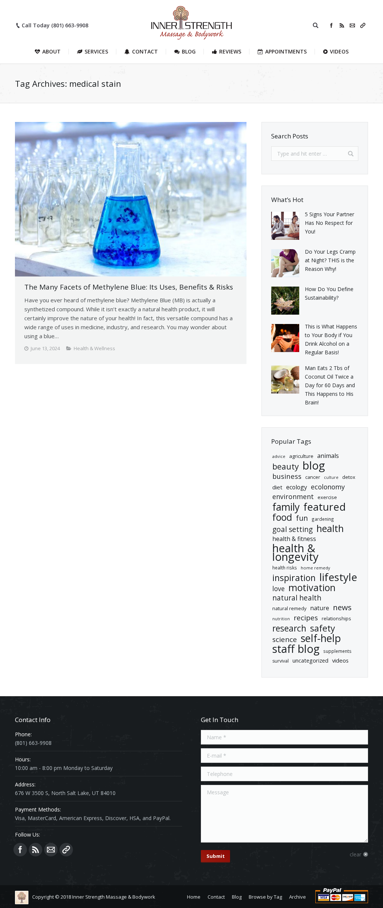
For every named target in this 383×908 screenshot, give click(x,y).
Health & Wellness (94, 348)
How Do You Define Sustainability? (329, 293)
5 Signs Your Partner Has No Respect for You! (329, 223)
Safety (322, 628)
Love (278, 588)
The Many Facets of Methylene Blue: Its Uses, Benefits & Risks (128, 287)
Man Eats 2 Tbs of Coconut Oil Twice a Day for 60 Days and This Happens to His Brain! (330, 385)
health (330, 528)
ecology (296, 487)
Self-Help (321, 638)
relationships (336, 618)
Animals (328, 456)
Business (286, 476)
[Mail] (352, 25)
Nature (319, 608)
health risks (284, 568)
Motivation (311, 587)
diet (277, 487)
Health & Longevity (295, 552)
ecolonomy (328, 487)
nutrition (281, 618)
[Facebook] (331, 25)
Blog (314, 465)
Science (284, 639)
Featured (324, 506)
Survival (280, 661)
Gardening (323, 519)
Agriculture (301, 456)
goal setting (292, 529)
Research (289, 628)
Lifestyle (338, 577)
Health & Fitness (294, 539)
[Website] (362, 25)
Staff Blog (295, 649)
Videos (340, 660)
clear (355, 854)
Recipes (306, 618)
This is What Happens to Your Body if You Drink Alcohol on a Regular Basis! (331, 339)
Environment (293, 496)
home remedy (315, 568)
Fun (302, 518)
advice (278, 456)
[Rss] (341, 25)
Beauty (285, 466)
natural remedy (289, 608)
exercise (327, 497)
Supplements (337, 651)
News (342, 607)
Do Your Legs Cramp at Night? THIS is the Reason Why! (330, 260)
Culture (331, 477)
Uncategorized (310, 660)
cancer (312, 477)
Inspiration (294, 578)
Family (286, 507)
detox (348, 477)
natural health (296, 598)
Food (282, 517)
